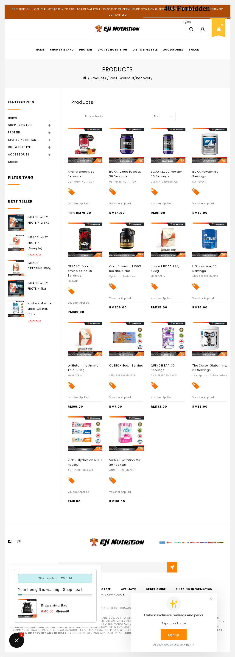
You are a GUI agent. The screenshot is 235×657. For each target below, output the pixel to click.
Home (40, 49)
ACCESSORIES (24, 154)
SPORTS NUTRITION (112, 49)
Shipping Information (194, 589)
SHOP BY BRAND (62, 49)
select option (78, 171)
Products (98, 78)
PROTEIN (85, 49)
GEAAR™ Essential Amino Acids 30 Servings (82, 270)
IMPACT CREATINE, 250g (39, 265)
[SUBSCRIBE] (172, 567)
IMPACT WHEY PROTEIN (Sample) (38, 242)
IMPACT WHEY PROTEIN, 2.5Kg (39, 220)
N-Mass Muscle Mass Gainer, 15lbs (39, 308)
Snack (13, 162)
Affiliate (128, 589)
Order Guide (156, 589)
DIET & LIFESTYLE (26, 147)
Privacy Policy (112, 594)
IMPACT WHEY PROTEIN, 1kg (38, 285)
